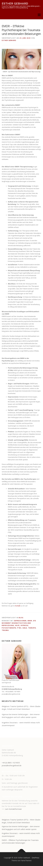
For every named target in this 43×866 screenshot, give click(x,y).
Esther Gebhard (15, 3)
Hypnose (24, 625)
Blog (21, 618)
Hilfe (17, 625)
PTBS (19, 628)
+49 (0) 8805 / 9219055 (11, 763)
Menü (39, 15)
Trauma (5, 630)
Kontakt (17, 606)
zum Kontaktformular (13, 809)
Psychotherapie (9, 628)
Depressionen (20, 621)
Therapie (32, 628)
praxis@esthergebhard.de (11, 765)
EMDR (30, 621)
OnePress (35, 858)
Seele (24, 628)
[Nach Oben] (21, 852)
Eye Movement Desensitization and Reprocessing (19, 623)
